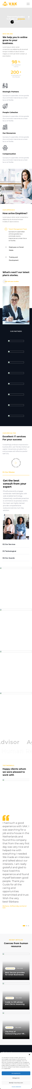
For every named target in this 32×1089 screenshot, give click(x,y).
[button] (29, 1054)
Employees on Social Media (16, 248)
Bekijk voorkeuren (16, 1083)
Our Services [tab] (10, 544)
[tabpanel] (16, 510)
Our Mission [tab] (10, 472)
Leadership (9, 1027)
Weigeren (16, 1078)
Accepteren (16, 1073)
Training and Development (13, 258)
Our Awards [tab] (10, 558)
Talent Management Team (18, 229)
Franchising (9, 998)
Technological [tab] (10, 551)
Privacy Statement (16, 1086)
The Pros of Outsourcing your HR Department (14, 1033)
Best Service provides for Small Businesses (15, 974)
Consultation (10, 968)
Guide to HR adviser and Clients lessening (14, 1003)
